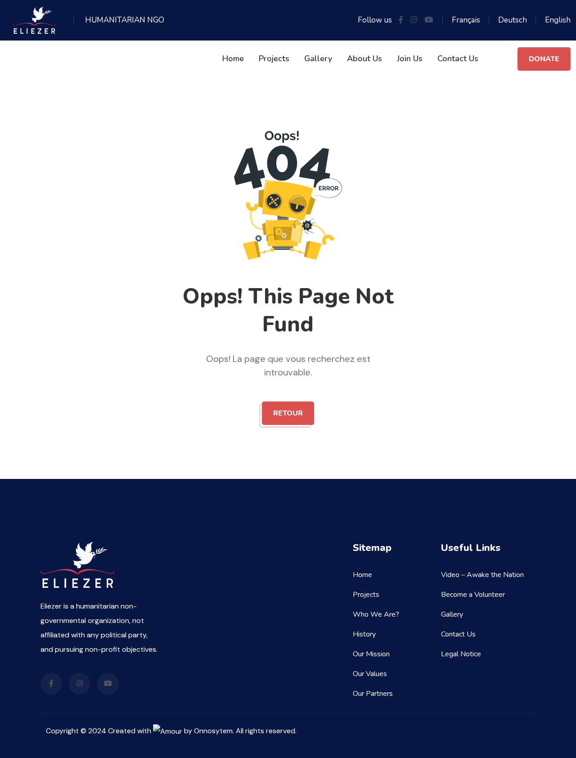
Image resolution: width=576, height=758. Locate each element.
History (364, 634)
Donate (544, 59)
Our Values (370, 674)
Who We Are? (376, 614)
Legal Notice (461, 654)
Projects (274, 58)
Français (466, 20)
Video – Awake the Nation (482, 575)
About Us (364, 58)
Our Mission (371, 654)
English (558, 20)
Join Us (410, 58)
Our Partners (373, 694)
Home (233, 58)
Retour (288, 413)
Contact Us (457, 58)
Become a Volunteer (473, 595)
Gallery (318, 58)
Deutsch (512, 20)
